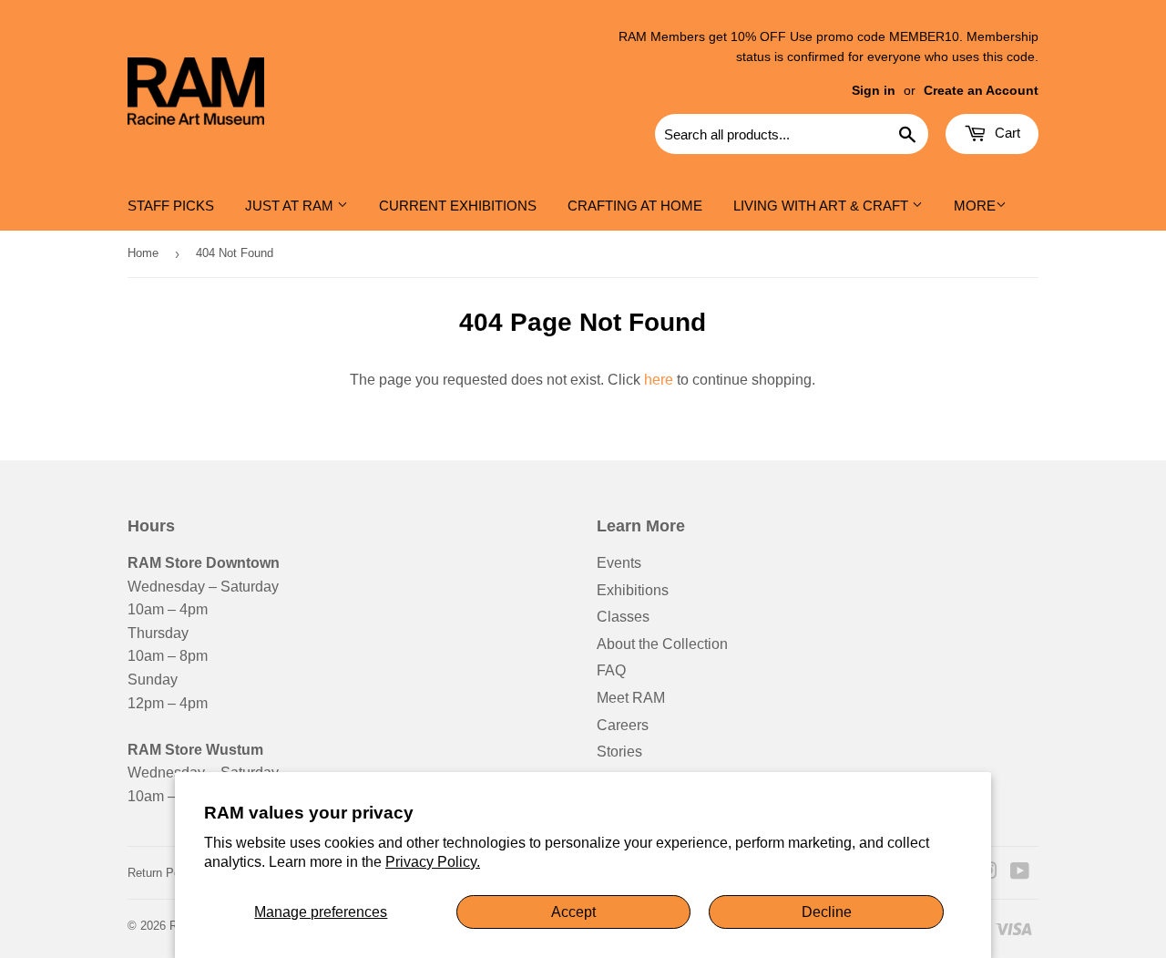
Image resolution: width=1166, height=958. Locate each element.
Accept (573, 912)
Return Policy (163, 873)
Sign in (873, 91)
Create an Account (981, 91)
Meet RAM (631, 698)
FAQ (611, 670)
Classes (623, 616)
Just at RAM (291, 205)
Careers (623, 725)
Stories (619, 751)
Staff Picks (171, 205)
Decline (827, 912)
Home (143, 253)
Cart (1005, 132)
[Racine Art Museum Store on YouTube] (1019, 873)
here (658, 379)
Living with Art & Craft (822, 205)
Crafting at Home (635, 205)
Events (619, 563)
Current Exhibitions (458, 205)
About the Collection (662, 644)
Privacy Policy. (432, 862)
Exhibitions (633, 590)
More (975, 205)
